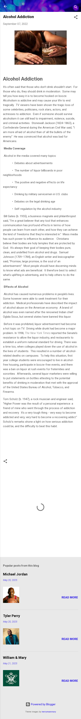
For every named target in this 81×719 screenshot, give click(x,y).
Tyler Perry (11, 616)
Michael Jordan (15, 574)
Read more (70, 597)
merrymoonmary (49, 712)
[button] (75, 18)
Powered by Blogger (43, 704)
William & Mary (14, 658)
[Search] (75, 7)
